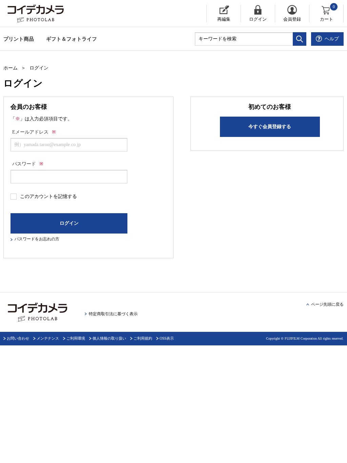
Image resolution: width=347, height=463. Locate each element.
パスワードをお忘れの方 (37, 239)
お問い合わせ (18, 338)
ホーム (10, 68)
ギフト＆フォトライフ (71, 39)
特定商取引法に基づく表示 (113, 313)
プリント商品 (18, 39)
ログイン (258, 19)
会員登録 (292, 19)
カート (327, 13)
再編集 (223, 19)
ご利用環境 (75, 338)
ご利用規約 (143, 338)
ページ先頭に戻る (327, 304)
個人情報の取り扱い (109, 338)
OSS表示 (167, 338)
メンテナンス (48, 338)
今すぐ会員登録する (269, 126)
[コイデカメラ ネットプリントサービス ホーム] (63, 13)
